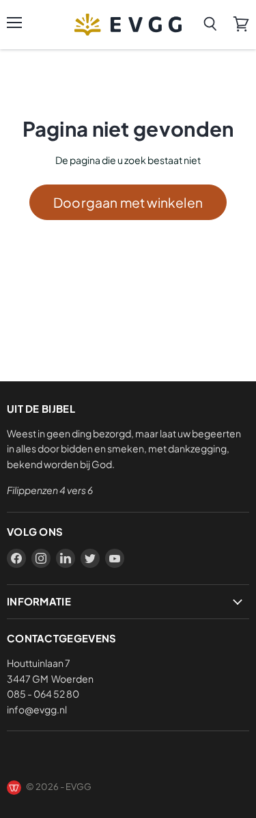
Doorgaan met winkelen (128, 202)
